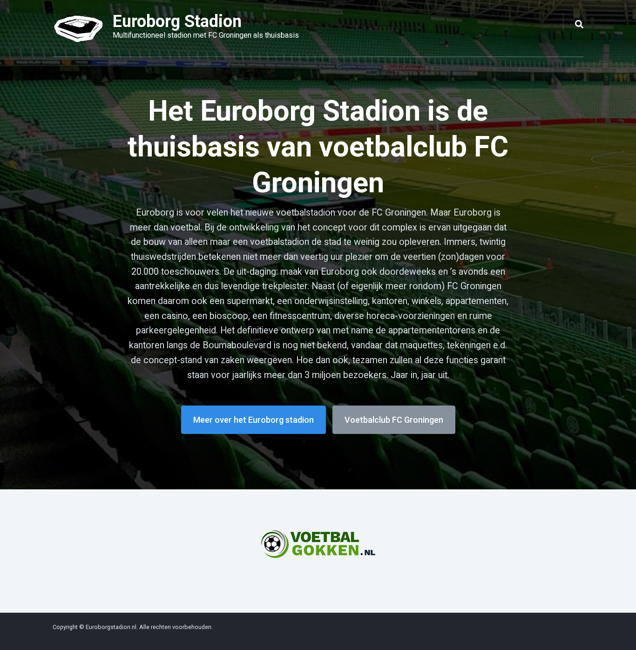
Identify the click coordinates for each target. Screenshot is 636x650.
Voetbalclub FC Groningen (394, 420)
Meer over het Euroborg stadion (253, 420)
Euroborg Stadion (177, 21)
